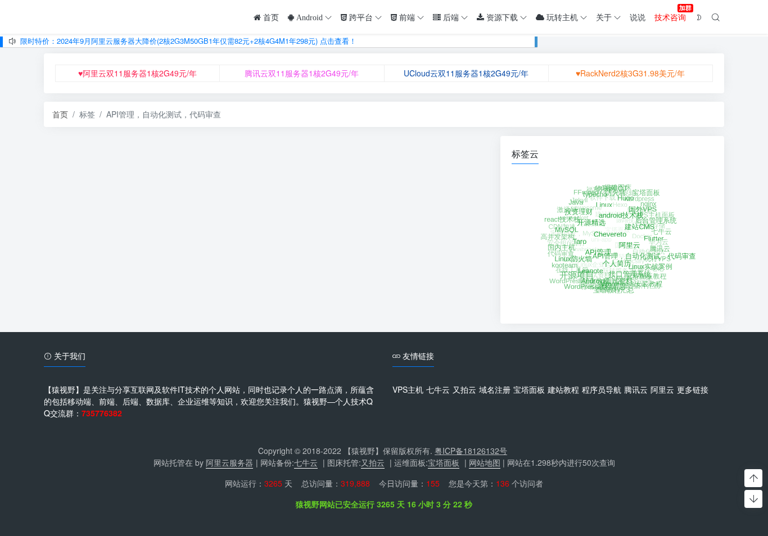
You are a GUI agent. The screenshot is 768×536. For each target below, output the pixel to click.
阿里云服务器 (229, 462)
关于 (604, 16)
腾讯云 (636, 389)
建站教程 (563, 389)
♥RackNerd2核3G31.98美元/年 (630, 73)
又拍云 (464, 389)
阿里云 (662, 389)
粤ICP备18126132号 (471, 450)
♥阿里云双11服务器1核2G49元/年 (137, 73)
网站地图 (484, 462)
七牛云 (438, 389)
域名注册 (495, 389)
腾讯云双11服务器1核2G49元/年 (302, 73)
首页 (60, 114)
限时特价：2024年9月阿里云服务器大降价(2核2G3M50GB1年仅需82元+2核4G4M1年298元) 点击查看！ (188, 40)
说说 (637, 16)
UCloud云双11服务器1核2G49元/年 (466, 73)
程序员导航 (601, 389)
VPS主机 (407, 389)
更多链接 (692, 389)
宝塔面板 (529, 389)
